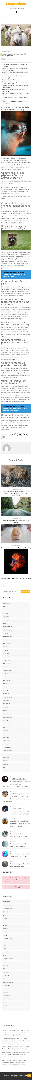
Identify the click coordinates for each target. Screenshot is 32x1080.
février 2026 (6, 620)
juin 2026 (5, 606)
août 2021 (6, 760)
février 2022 (6, 740)
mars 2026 (6, 616)
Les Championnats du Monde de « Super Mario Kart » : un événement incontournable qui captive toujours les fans (16, 1041)
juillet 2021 (6, 764)
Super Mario (6, 995)
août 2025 (6, 640)
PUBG (4, 978)
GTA (4, 942)
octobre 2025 (7, 633)
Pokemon (6, 975)
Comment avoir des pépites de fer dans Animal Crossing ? (15, 69)
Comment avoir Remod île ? (11, 80)
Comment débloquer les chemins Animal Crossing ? (15, 73)
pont (25, 434)
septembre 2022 (7, 717)
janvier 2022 (6, 744)
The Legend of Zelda (9, 999)
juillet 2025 (6, 643)
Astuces (12, 776)
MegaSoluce (16, 3)
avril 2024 (6, 690)
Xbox (4, 1009)
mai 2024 (5, 687)
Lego (4, 948)
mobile (5, 955)
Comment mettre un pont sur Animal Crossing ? (14, 90)
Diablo (5, 925)
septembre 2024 (7, 677)
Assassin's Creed (8, 908)
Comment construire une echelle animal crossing (16, 548)
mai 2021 (5, 770)
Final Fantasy (7, 932)
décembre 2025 (7, 626)
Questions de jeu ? (8, 982)
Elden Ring (6, 928)
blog (4, 915)
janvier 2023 (6, 710)
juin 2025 (5, 646)
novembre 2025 (7, 630)
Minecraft (6, 952)
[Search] (16, 12)
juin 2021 (5, 767)
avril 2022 (6, 734)
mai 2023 (5, 707)
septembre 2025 (7, 636)
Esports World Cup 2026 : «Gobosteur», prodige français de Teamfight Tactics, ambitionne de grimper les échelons (14, 1062)
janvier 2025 (6, 663)
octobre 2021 (7, 754)
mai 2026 (5, 610)
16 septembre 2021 (10, 59)
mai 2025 (5, 650)
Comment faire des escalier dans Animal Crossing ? (15, 65)
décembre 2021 (7, 747)
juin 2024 (5, 683)
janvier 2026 (6, 623)
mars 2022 (6, 737)
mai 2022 (5, 730)
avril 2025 (6, 653)
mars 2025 (6, 657)
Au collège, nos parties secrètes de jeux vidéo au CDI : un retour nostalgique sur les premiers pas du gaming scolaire (16, 1055)
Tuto (4, 1002)
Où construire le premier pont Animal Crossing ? (14, 77)
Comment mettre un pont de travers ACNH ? (16, 94)
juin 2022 (5, 727)
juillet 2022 (6, 724)
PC (4, 968)
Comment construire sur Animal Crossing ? (16, 98)
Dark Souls (6, 918)
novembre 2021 (7, 750)
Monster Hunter (8, 958)
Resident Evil (7, 985)
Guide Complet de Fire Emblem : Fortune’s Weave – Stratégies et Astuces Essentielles (15, 1048)
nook (19, 434)
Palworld (6, 965)
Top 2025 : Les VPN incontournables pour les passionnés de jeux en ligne (20, 811)
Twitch (5, 1005)
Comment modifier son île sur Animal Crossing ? (14, 102)
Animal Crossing (6, 51)
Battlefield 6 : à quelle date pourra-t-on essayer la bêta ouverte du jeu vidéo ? (20, 823)
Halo (4, 945)
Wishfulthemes (16, 1077)
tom (4, 438)
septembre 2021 (7, 757)
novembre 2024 (7, 670)
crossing (12, 434)
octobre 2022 (7, 713)
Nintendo (6, 962)
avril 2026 (6, 613)
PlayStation (6, 972)
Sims (4, 989)
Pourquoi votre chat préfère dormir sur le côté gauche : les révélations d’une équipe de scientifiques (16, 493)
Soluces (12, 831)
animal (4, 434)
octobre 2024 (7, 673)
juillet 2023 (6, 703)
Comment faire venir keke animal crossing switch (16, 578)
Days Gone (6, 922)
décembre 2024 (7, 667)
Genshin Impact (7, 938)
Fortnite (5, 935)
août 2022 (6, 720)
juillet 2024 (6, 680)
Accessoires (6, 901)
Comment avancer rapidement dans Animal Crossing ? (14, 83)
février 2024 (6, 693)
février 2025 (6, 660)
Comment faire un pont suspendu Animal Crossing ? (15, 86)
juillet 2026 (6, 603)
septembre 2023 (7, 700)
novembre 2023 (7, 697)
